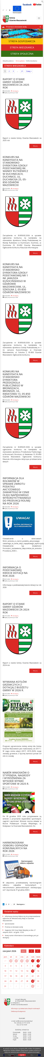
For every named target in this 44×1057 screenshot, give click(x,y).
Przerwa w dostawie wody (14, 927)
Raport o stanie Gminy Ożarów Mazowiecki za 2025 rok (16, 83)
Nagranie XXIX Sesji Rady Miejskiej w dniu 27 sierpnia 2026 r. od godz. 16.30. (19, 931)
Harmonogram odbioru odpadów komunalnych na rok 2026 (15, 847)
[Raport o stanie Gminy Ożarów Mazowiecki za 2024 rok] (19, 639)
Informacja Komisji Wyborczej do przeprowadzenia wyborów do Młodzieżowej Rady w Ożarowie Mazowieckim (21, 918)
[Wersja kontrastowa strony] (9, 10)
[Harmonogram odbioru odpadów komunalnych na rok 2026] (19, 869)
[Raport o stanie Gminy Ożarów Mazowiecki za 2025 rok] (19, 115)
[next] (37, 951)
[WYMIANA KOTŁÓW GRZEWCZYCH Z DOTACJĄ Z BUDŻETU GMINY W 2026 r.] (19, 720)
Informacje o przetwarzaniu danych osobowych (25, 1008)
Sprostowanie (9, 924)
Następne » (21, 904)
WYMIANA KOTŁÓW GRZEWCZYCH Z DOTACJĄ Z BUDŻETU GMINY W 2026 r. (15, 686)
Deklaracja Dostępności (18, 1011)
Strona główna (20, 61)
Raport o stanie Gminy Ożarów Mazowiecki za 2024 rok (16, 608)
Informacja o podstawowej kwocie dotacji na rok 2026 (15, 571)
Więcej (35, 146)
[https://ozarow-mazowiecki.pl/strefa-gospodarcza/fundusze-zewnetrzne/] (17, 9)
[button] (42, 2)
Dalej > (29, 71)
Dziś (23, 951)
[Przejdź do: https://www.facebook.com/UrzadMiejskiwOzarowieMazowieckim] (27, 4)
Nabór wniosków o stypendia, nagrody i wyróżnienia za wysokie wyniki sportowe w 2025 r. (16, 778)
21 (22, 71)
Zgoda (22, 1055)
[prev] (31, 951)
